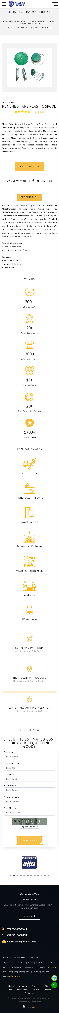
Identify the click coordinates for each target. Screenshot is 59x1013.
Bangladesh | (19, 972)
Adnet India (36, 1001)
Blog (10, 989)
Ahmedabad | (25, 967)
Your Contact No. (12, 763)
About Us (23, 986)
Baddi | (35, 967)
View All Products (43, 28)
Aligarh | (31, 963)
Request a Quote (29, 840)
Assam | (15, 967)
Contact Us (23, 28)
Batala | (37, 972)
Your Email (9, 774)
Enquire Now (29, 166)
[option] (29, 67)
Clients (48, 986)
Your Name (9, 752)
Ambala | (50, 963)
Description (29, 197)
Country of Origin (12, 797)
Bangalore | (8, 972)
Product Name (11, 785)
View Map (29, 916)
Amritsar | (7, 967)
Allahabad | (41, 963)
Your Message (11, 808)
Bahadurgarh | (45, 967)
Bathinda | (46, 972)
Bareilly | (30, 972)
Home (9, 28)
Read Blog (39, 112)
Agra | (17, 963)
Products (36, 986)
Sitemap (47, 989)
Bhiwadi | (7, 976)
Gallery (35, 989)
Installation (22, 989)
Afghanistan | (9, 963)
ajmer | (24, 963)
